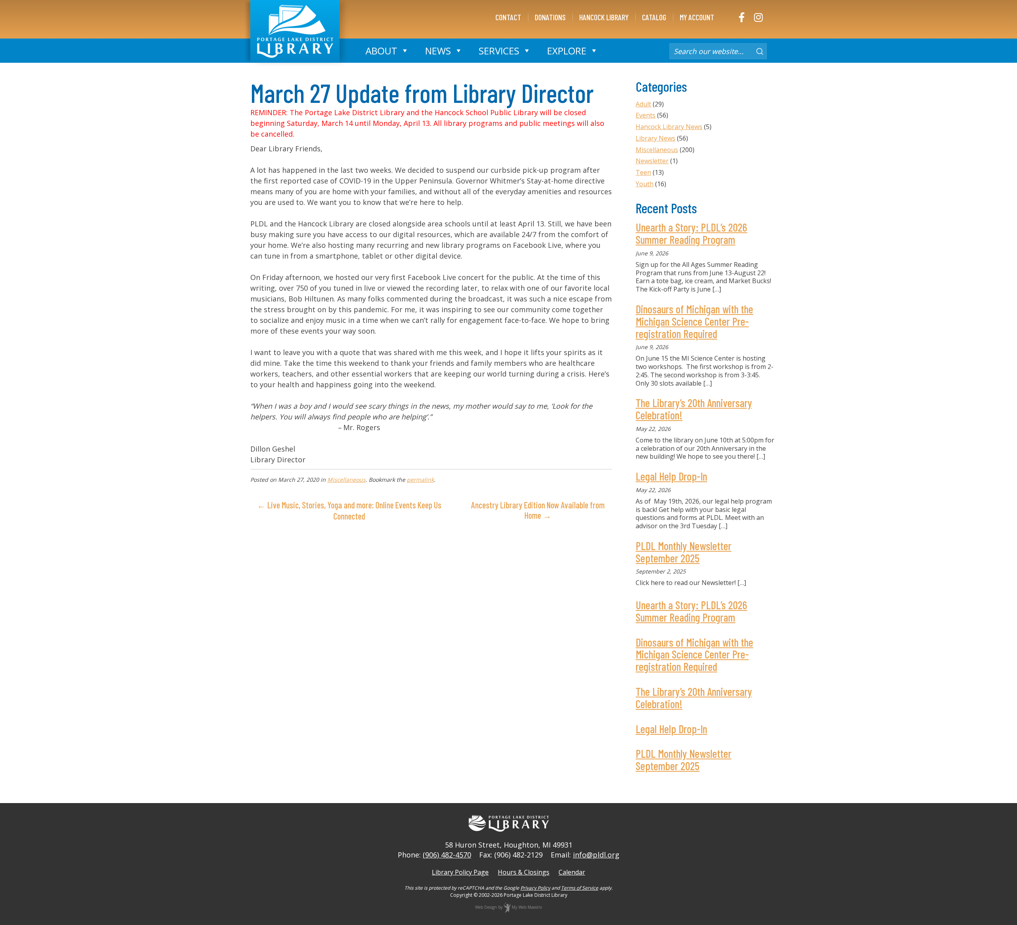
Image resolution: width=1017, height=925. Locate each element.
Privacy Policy (535, 887)
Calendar (572, 872)
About (381, 50)
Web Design (486, 907)
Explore (566, 50)
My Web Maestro (527, 907)
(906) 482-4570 (447, 854)
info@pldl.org (596, 854)
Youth (645, 184)
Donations (550, 17)
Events (645, 115)
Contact (508, 17)
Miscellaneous (346, 479)
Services (499, 50)
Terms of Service (579, 887)
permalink (420, 479)
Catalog (654, 17)
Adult (643, 104)
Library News (655, 138)
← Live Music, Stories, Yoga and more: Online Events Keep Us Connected (349, 510)
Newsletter (652, 160)
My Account (697, 17)
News (438, 50)
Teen (643, 172)
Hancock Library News (669, 126)
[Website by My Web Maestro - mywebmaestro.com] (507, 907)
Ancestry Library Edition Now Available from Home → (538, 510)
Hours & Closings (523, 872)
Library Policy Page (460, 872)
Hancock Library (603, 17)
